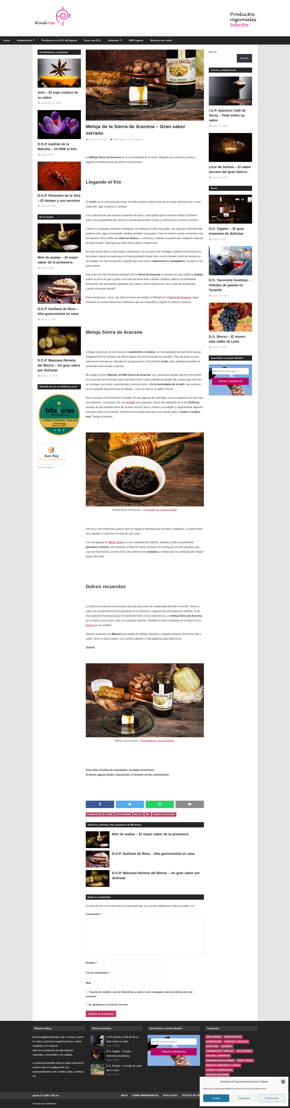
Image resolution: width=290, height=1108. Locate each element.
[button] (283, 1081)
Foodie (109, 814)
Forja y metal (245, 1060)
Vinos (214, 188)
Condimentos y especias (53, 52)
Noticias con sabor (161, 40)
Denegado (244, 1098)
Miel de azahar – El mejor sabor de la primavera (150, 834)
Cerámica (226, 1046)
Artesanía (113, 40)
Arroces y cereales (236, 1041)
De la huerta (135, 139)
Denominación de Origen (220, 1060)
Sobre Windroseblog (145, 1095)
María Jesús (116, 542)
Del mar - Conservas (218, 1056)
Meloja (138, 814)
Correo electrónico (97, 972)
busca (90, 625)
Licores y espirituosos (223, 70)
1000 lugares (136, 40)
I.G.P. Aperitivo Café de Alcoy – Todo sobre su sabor (227, 115)
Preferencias (272, 1098)
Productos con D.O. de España (59, 40)
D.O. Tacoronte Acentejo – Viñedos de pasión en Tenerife (230, 285)
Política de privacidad (196, 1095)
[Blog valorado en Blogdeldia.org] (51, 454)
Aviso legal (170, 1095)
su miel (130, 402)
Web (88, 982)
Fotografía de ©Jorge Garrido (160, 509)
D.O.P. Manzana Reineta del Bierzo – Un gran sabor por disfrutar (59, 365)
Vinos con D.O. (92, 40)
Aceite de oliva (232, 1037)
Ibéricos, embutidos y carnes (223, 1065)
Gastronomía (123, 814)
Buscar (213, 51)
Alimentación (24, 40)
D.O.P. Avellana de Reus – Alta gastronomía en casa (153, 853)
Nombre (91, 962)
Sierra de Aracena (179, 297)
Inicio (7, 40)
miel (148, 814)
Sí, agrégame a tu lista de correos (108, 1004)
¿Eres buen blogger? (46, 467)
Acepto (216, 1098)
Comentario (93, 914)
